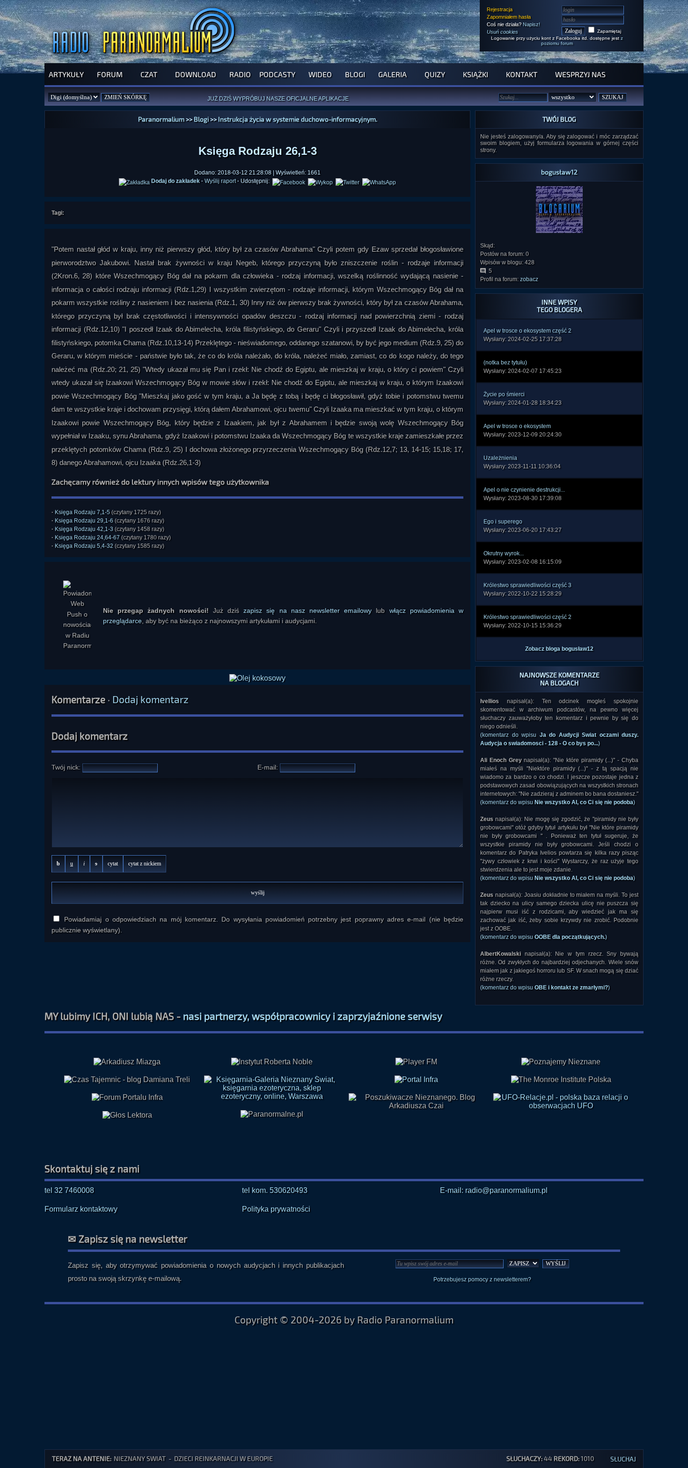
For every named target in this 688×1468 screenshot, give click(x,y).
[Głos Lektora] (127, 1115)
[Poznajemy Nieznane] (560, 1062)
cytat (113, 863)
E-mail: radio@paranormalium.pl (494, 1190)
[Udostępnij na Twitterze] (347, 181)
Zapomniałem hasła (509, 17)
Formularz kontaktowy (80, 1209)
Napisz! (531, 24)
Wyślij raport (220, 181)
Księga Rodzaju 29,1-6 (84, 520)
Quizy (435, 74)
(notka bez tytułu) (505, 362)
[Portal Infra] (416, 1079)
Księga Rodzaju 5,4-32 (84, 546)
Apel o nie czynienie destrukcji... (524, 490)
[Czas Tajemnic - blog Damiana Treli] (127, 1080)
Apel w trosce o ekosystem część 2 (527, 330)
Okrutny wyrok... (503, 553)
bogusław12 (559, 172)
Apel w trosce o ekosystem (517, 426)
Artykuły (66, 74)
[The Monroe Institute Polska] (561, 1080)
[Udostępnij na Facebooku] (288, 181)
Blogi (355, 74)
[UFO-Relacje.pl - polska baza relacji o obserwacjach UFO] (561, 1106)
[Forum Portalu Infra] (127, 1097)
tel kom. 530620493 (274, 1190)
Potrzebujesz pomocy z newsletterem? (482, 1279)
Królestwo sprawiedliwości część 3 (527, 585)
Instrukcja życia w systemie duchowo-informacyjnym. (297, 119)
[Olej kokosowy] (257, 678)
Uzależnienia (500, 458)
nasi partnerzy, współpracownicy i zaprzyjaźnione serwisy (312, 1016)
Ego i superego (502, 521)
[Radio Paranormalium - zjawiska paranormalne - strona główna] (145, 58)
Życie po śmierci (504, 394)
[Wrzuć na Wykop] (320, 181)
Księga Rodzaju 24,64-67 (87, 537)
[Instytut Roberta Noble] (272, 1062)
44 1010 (550, 1458)
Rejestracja (499, 9)
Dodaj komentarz (150, 699)
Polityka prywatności (276, 1209)
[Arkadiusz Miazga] (127, 1062)
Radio (240, 74)
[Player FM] (416, 1062)
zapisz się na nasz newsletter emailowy (307, 610)
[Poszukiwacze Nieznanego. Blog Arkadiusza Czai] (416, 1101)
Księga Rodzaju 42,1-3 (84, 529)
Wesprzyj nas (580, 74)
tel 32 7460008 (69, 1190)
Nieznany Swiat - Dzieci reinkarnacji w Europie (193, 1458)
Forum (110, 74)
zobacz (529, 279)
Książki (475, 74)
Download (195, 74)
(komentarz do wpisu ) (557, 802)
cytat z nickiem (144, 863)
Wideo (320, 74)
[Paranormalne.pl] (272, 1114)
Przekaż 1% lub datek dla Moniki (292, 103)
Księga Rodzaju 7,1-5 (82, 512)
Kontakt (521, 74)
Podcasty (277, 74)
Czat (148, 74)
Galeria (392, 74)
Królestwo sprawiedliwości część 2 (527, 617)
